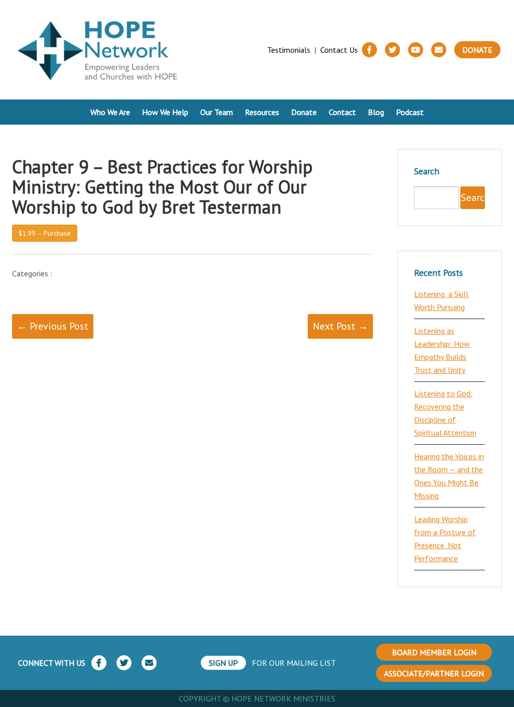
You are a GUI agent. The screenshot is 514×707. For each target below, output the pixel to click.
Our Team (216, 112)
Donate (477, 50)
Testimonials (288, 50)
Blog (376, 112)
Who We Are (110, 112)
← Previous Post (52, 326)
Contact (342, 112)
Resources (262, 112)
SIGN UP (223, 663)
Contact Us (339, 50)
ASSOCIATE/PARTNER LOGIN (434, 673)
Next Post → (340, 326)
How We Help (165, 112)
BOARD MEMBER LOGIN (434, 652)
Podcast (410, 112)
